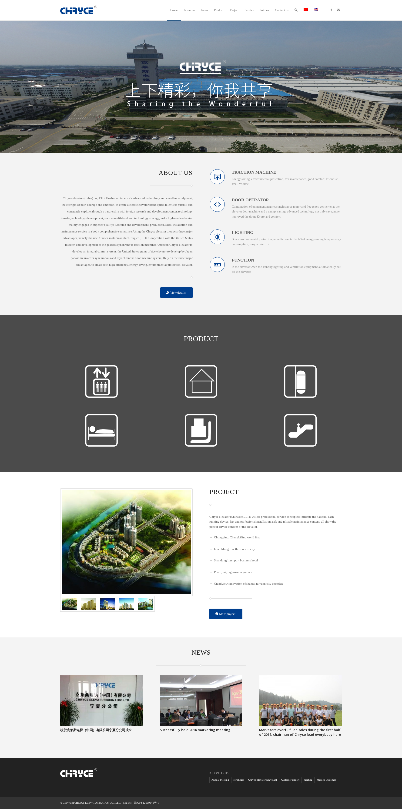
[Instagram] (338, 10)
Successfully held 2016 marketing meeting (195, 730)
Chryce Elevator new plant (262, 779)
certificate (238, 779)
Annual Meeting (220, 779)
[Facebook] (331, 10)
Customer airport (290, 779)
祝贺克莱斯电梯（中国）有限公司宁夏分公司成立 (96, 730)
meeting (308, 779)
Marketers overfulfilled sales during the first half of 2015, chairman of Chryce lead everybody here (300, 732)
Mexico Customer (326, 779)
